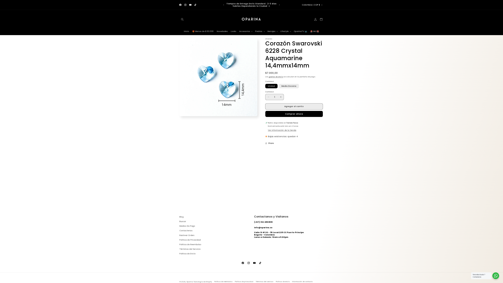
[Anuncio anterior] (223, 4)
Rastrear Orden (186, 235)
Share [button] (271, 143)
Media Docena (288, 86)
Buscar (182, 221)
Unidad (271, 86)
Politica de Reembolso (190, 244)
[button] (182, 19)
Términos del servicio (264, 282)
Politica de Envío (187, 253)
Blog (181, 217)
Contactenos (186, 230)
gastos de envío (276, 77)
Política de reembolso (223, 282)
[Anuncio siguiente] (279, 4)
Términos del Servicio (190, 249)
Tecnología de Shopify (202, 282)
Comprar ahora (294, 114)
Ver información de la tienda (282, 130)
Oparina (189, 282)
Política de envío (283, 282)
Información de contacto (302, 282)
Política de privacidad (244, 282)
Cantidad (269, 92)
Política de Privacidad (190, 240)
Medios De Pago (187, 226)
